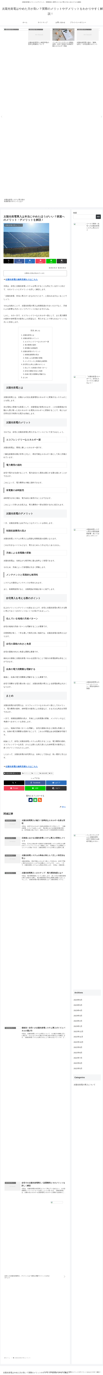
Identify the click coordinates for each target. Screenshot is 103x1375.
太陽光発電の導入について (13, 773)
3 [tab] (51, 208)
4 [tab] (55, 208)
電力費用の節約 (30, 345)
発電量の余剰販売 (31, 348)
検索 (75, 213)
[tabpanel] (39, 116)
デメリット (27, 773)
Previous (2, 117)
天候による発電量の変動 (33, 358)
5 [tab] (58, 208)
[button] (62, 261)
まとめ (25, 377)
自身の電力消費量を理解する (35, 374)
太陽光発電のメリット (31, 338)
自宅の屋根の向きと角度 (33, 371)
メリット (35, 773)
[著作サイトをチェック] (31, 800)
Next (101, 117)
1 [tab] (45, 208)
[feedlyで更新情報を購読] (35, 800)
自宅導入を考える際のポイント (34, 364)
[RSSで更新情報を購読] (40, 800)
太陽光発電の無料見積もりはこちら (22, 279)
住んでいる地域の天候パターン (36, 368)
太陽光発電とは (28, 335)
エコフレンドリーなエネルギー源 (37, 341)
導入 (51, 773)
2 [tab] (48, 208)
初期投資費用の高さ (32, 354)
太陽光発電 (44, 773)
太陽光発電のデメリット (32, 351)
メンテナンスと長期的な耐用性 (36, 361)
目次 (32, 330)
